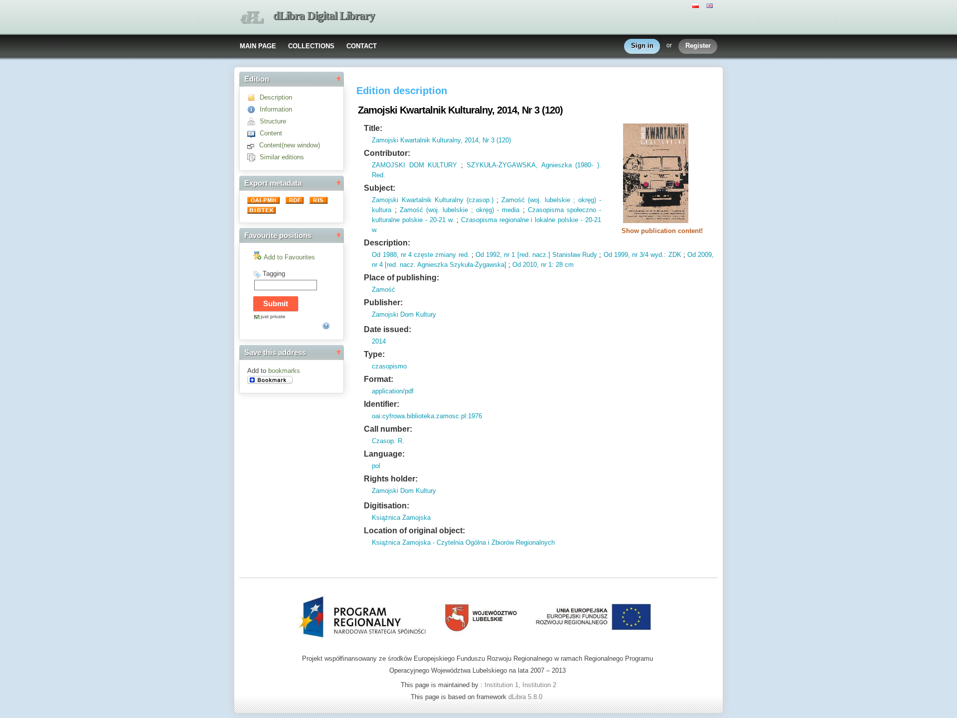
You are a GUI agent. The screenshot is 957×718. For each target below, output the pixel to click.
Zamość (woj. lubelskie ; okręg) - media (460, 210)
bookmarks (284, 370)
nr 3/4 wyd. (647, 254)
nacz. (539, 254)
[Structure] (253, 121)
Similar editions (282, 157)
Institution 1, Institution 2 (520, 685)
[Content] (253, 133)
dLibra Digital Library (324, 15)
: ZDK (672, 254)
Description (276, 97)
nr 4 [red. (385, 264)
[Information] (253, 109)
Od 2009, (700, 254)
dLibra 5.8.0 (526, 697)
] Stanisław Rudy (572, 254)
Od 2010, (525, 264)
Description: (387, 243)
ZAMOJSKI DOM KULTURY (414, 165)
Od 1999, (617, 254)
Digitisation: (386, 505)
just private (273, 316)
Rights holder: (391, 479)
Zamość (383, 289)
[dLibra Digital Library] (251, 17)
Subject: (379, 188)
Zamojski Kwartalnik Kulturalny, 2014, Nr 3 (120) (441, 140)
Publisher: (383, 302)
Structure (273, 121)
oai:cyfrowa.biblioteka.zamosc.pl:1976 (427, 416)
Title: (373, 128)
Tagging (274, 273)
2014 (379, 341)
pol (376, 466)
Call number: (388, 429)
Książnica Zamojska (401, 517)
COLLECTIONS (311, 46)
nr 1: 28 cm (556, 264)
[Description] (253, 97)
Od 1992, (489, 254)
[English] (710, 5)
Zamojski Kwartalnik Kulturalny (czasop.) (432, 200)
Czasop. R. (388, 441)
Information (276, 109)
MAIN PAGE (258, 46)
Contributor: (387, 153)
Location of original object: (414, 530)
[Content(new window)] (253, 145)
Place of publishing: (401, 277)
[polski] (696, 5)
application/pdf (393, 391)
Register (698, 45)
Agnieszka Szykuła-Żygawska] (461, 264)
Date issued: (387, 329)
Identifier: (381, 404)
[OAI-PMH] (264, 201)
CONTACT (361, 46)
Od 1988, (385, 254)
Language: (384, 454)
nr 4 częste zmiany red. (434, 254)
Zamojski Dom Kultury (404, 314)
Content (271, 133)
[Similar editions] (253, 157)
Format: (378, 379)
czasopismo (389, 366)
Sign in (642, 45)
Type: (374, 354)
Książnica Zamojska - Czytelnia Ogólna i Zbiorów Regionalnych (463, 542)
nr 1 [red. (516, 254)
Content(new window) (289, 145)
